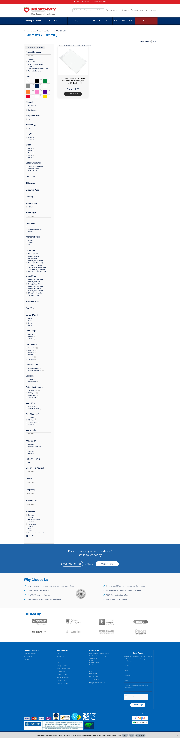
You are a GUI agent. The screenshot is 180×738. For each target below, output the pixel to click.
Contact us (152, 10)
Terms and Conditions (63, 668)
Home (34, 31)
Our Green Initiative (62, 683)
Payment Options (62, 674)
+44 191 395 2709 (94, 679)
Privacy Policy (61, 671)
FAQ (58, 663)
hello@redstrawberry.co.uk (97, 683)
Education (27, 659)
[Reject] (178, 735)
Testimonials (60, 656)
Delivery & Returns (62, 666)
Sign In (126, 10)
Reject (132, 735)
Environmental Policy (63, 677)
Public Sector (28, 656)
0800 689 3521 (114, 10)
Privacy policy (140, 735)
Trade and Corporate (30, 653)
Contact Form (107, 564)
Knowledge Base (61, 680)
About (58, 653)
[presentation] (136, 697)
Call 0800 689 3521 (72, 564)
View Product (73, 94)
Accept (125, 735)
